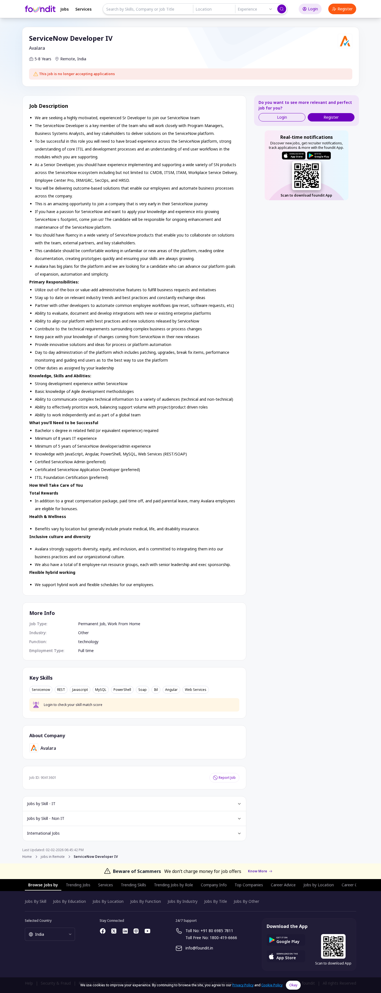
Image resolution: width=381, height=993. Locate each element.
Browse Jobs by (43, 884)
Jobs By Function (145, 901)
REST (61, 690)
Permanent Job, (93, 623)
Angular (171, 690)
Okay (293, 985)
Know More (257, 871)
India (81, 58)
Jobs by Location (318, 884)
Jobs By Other (246, 901)
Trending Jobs (78, 884)
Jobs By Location (108, 901)
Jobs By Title (215, 901)
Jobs (64, 9)
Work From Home (124, 623)
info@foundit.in (199, 948)
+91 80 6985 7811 (217, 930)
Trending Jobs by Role (173, 884)
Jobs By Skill (35, 901)
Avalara (37, 48)
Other (83, 632)
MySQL (100, 690)
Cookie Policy (272, 985)
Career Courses (356, 884)
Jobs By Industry (182, 901)
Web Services (195, 690)
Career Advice (283, 884)
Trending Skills (133, 884)
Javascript (80, 690)
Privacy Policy (243, 985)
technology (88, 641)
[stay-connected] (103, 931)
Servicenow (41, 690)
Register (345, 8)
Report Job (227, 777)
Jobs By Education (69, 901)
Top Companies (249, 884)
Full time (86, 650)
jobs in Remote (53, 856)
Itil (156, 690)
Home (27, 856)
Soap (142, 690)
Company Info (214, 884)
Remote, (68, 58)
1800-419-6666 (223, 937)
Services (83, 9)
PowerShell (122, 690)
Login (313, 8)
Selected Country (38, 920)
